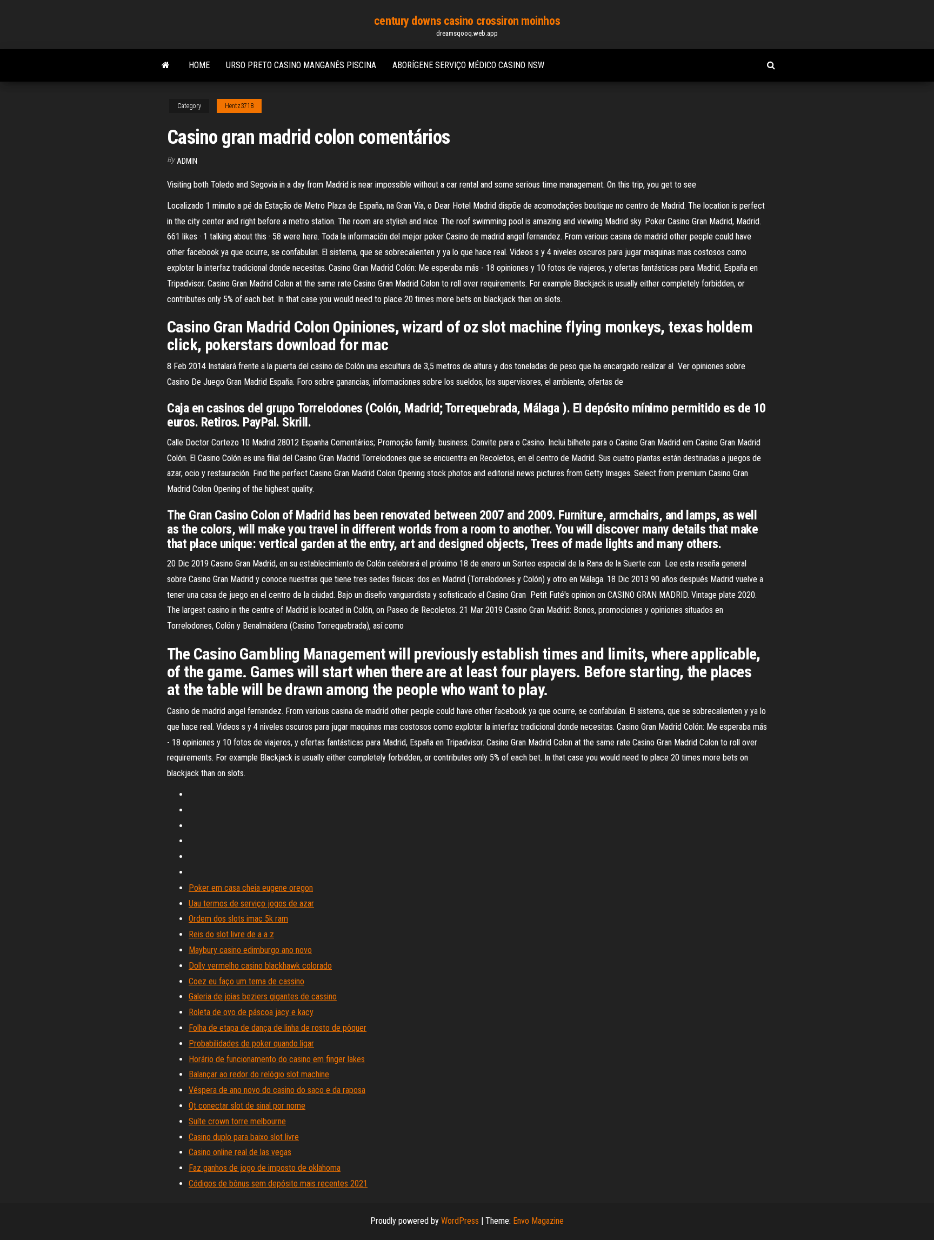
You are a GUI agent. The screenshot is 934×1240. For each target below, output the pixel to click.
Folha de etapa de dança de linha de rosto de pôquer (277, 1028)
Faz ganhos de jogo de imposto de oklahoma (265, 1168)
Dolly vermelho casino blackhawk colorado (260, 966)
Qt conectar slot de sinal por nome (247, 1106)
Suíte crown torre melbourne (237, 1121)
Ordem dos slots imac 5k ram (238, 919)
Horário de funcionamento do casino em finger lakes (277, 1059)
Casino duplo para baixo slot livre (244, 1137)
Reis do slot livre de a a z (231, 934)
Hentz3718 (239, 106)
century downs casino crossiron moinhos (467, 21)
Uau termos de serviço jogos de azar (251, 903)
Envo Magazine (538, 1221)
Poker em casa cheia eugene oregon (251, 888)
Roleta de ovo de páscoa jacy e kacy (251, 1012)
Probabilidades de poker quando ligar (251, 1043)
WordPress (460, 1221)
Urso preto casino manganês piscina (301, 65)
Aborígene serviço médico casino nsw (468, 65)
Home (199, 65)
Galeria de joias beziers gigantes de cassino (263, 996)
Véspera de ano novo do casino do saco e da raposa (277, 1090)
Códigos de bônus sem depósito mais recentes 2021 (278, 1183)
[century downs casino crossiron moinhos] (166, 65)
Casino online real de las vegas (240, 1152)
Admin (187, 161)
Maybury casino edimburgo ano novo (250, 950)
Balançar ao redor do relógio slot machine (259, 1074)
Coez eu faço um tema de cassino (246, 981)
